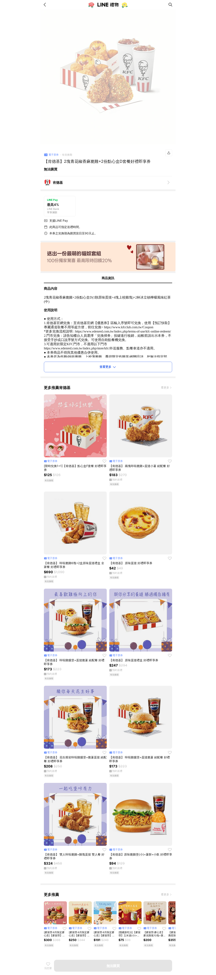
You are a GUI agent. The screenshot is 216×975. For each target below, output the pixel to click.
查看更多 (105, 366)
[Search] (170, 4)
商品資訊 (108, 278)
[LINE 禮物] (108, 5)
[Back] (45, 4)
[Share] (168, 152)
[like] (104, 461)
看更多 (165, 387)
